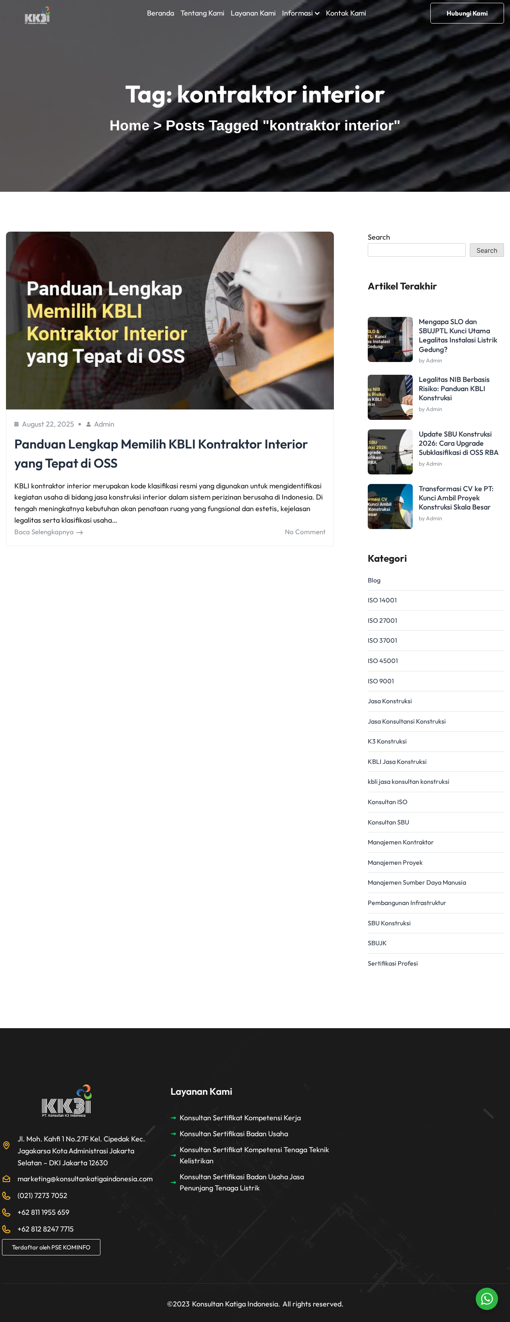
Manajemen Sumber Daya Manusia (417, 882)
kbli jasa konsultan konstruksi (408, 781)
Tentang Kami (202, 13)
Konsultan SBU (388, 822)
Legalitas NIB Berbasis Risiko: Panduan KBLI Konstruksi (454, 389)
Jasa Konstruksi (390, 701)
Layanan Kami (253, 13)
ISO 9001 (381, 681)
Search (379, 237)
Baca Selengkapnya (44, 531)
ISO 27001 (382, 620)
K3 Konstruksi (387, 741)
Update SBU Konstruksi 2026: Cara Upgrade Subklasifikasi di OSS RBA (459, 443)
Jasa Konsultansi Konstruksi (407, 721)
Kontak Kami (346, 13)
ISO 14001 (382, 600)
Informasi (297, 13)
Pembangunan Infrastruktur (407, 903)
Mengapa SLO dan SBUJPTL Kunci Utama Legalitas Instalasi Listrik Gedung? (458, 335)
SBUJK (377, 943)
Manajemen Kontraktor (401, 842)
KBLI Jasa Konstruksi (397, 761)
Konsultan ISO (388, 802)
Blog (374, 580)
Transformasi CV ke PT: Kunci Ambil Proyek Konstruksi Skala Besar (456, 498)
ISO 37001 (382, 640)
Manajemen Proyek (395, 862)
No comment (305, 531)
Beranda (160, 13)
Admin (104, 424)
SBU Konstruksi (389, 923)
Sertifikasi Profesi (393, 963)
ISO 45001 (383, 661)
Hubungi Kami (467, 13)
